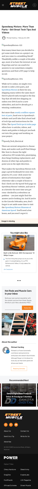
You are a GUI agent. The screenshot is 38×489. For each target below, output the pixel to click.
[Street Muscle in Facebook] (11, 425)
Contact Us (24, 431)
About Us (7, 431)
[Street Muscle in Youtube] (16, 425)
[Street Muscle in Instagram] (6, 425)
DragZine (7, 475)
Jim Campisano (8, 269)
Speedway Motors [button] (9, 90)
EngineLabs (24, 475)
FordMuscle (8, 480)
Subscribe (27, 308)
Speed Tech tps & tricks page (23, 124)
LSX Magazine (25, 480)
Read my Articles (19, 368)
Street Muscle (25, 485)
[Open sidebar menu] (3, 5)
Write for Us (25, 436)
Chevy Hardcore (10, 469)
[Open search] (34, 5)
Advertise (7, 442)
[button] (19, 45)
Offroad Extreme (10, 485)
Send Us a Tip (9, 436)
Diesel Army (24, 469)
